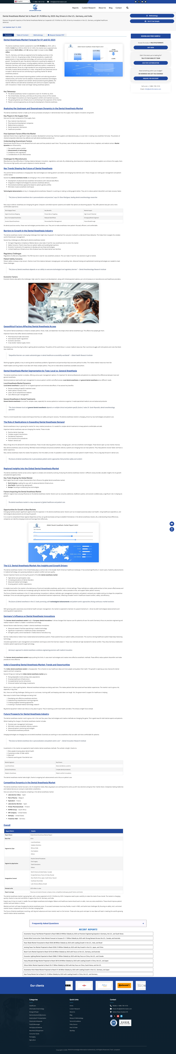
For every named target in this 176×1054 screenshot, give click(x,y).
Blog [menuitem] (110, 8)
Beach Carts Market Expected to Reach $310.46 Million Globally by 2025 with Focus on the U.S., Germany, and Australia (62, 952)
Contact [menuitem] (119, 8)
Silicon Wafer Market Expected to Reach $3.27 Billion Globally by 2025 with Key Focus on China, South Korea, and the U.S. (62, 965)
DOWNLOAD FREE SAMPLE (150, 36)
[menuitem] (75, 8)
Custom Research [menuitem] (89, 8)
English (20, 1)
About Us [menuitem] (102, 8)
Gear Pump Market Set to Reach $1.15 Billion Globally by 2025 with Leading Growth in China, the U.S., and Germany (60, 974)
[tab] (8, 35)
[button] (127, 7)
